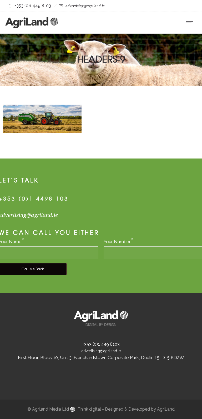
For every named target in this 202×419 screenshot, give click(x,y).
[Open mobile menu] (191, 22)
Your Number (117, 241)
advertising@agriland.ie (84, 6)
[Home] (31, 26)
